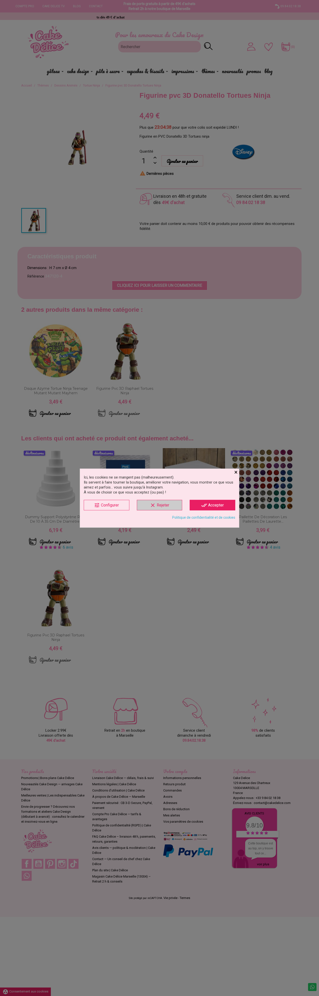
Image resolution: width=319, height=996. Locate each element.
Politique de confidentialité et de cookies (203, 517)
